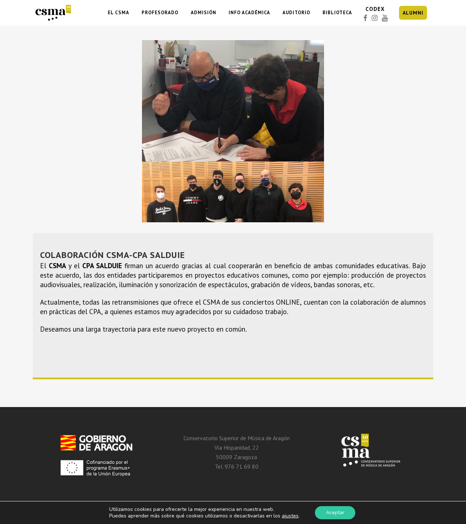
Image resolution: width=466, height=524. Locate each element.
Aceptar (335, 512)
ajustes (290, 516)
